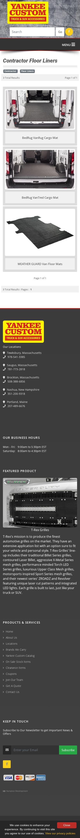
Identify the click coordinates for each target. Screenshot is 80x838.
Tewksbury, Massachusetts (24, 353)
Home (9, 631)
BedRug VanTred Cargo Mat (40, 197)
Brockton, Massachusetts (22, 377)
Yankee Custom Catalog (20, 655)
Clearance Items (16, 668)
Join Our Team (14, 680)
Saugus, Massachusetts (21, 365)
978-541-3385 (16, 357)
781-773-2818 (16, 369)
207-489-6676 (16, 406)
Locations (11, 643)
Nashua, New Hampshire (22, 389)
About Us (11, 637)
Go (60, 32)
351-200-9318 (16, 394)
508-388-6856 (16, 381)
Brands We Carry (16, 649)
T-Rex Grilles (40, 530)
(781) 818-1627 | (36, 817)
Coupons (11, 674)
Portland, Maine (17, 402)
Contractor (10, 71)
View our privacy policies (60, 833)
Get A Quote (13, 686)
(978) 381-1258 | (12, 817)
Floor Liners (27, 71)
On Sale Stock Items (18, 662)
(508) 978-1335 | (61, 817)
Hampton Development (17, 791)
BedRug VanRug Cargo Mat (40, 138)
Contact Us (12, 692)
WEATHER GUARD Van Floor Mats (40, 264)
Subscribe (68, 750)
